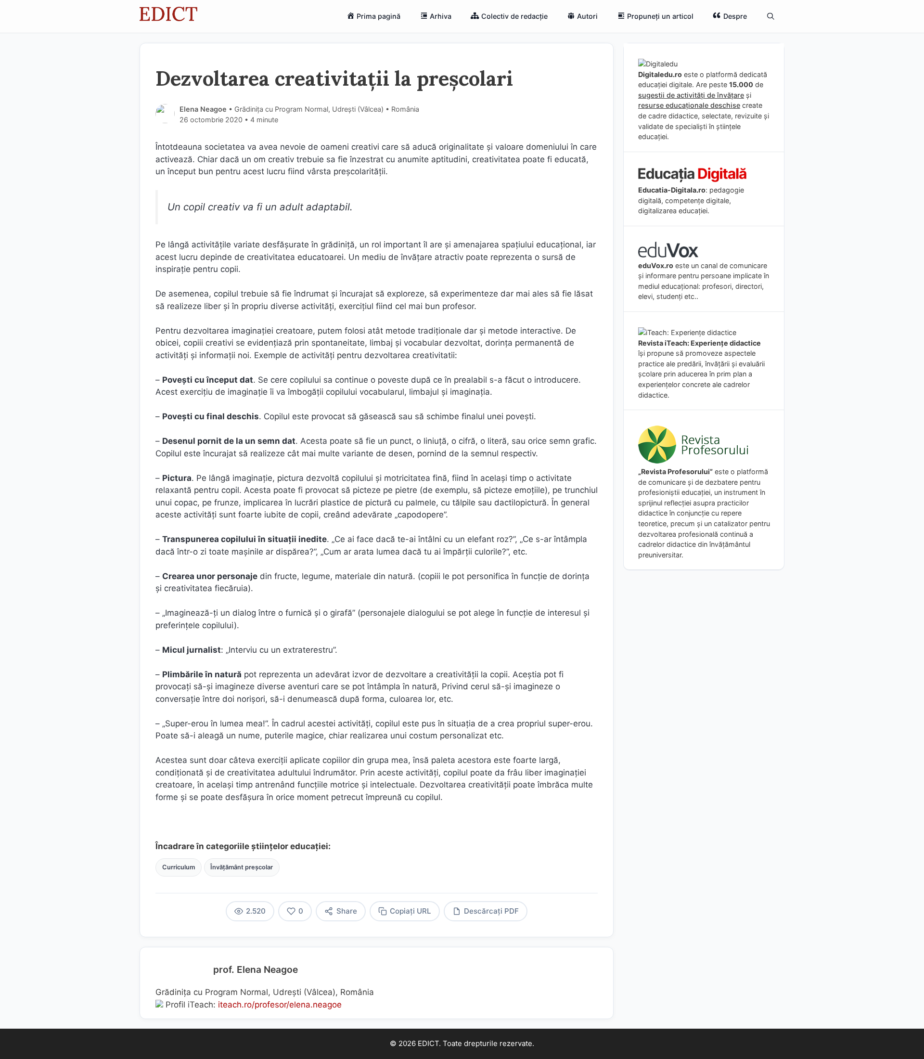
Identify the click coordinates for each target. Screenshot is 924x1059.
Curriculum (178, 867)
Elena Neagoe (203, 109)
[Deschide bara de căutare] (771, 16)
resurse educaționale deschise (689, 105)
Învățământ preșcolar (241, 867)
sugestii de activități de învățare (691, 95)
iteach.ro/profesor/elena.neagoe (280, 1004)
